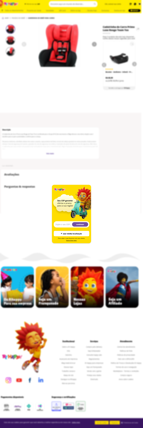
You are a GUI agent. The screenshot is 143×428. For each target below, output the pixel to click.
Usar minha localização (72, 234)
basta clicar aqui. (71, 240)
